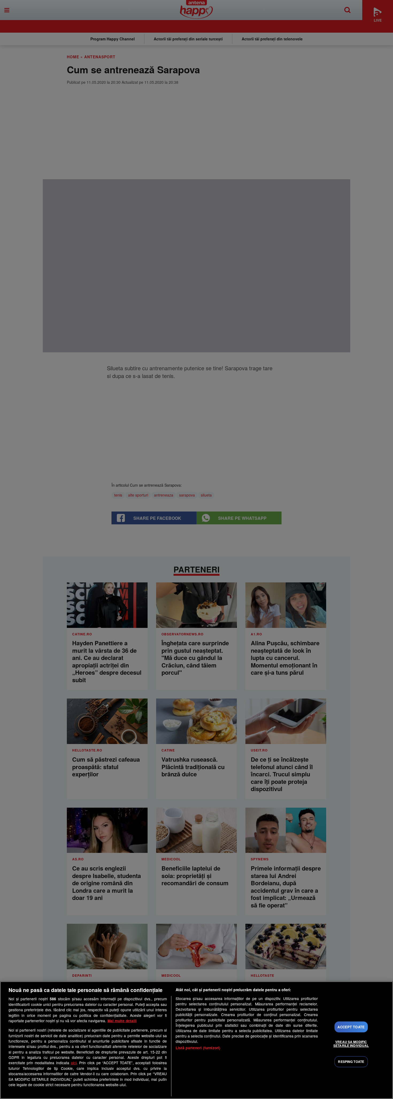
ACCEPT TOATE (351, 1026)
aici (73, 1062)
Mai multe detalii (122, 1020)
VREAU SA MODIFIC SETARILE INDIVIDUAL (351, 1043)
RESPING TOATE (351, 1061)
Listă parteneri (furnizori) (198, 1047)
